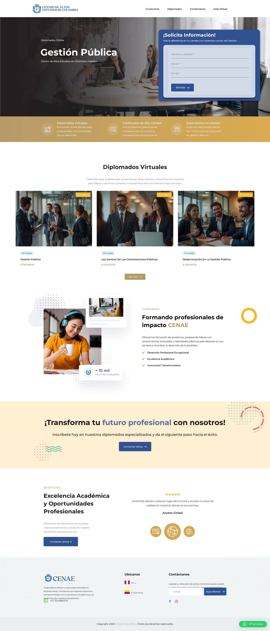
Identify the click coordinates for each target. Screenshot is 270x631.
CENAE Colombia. (125, 623)
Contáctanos (197, 8)
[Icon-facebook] (170, 601)
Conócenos (152, 8)
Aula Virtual (220, 8)
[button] (253, 624)
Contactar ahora (133, 446)
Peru (133, 583)
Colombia (137, 592)
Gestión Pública (78, 52)
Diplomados (174, 8)
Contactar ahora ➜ (61, 541)
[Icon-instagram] (176, 601)
